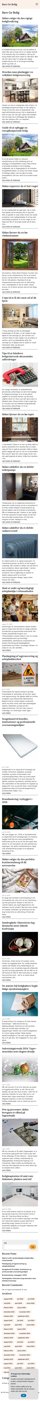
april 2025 (18, 1325)
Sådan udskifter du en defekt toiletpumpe (18, 468)
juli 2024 (20, 1342)
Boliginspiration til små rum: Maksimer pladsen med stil (17, 1178)
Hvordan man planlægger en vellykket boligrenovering (17, 74)
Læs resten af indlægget (11, 66)
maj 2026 (7, 1303)
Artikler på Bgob (8, 1383)
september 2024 (23, 1338)
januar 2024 (22, 1350)
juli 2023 (20, 1363)
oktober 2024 (8, 1338)
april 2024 (18, 1346)
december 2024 (9, 1333)
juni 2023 (31, 1363)
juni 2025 (31, 1320)
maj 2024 (7, 1346)
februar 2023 (8, 1372)
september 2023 (23, 1359)
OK (23, 1395)
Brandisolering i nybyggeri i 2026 (17, 801)
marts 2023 (30, 1368)
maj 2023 (7, 1368)
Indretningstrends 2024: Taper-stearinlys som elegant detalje (19, 1050)
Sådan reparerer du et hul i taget (20, 186)
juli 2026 (20, 1299)
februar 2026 (8, 1307)
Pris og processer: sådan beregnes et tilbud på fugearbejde (15, 1112)
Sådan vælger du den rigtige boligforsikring (17, 20)
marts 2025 (30, 1325)
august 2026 (8, 1299)
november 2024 (24, 1333)
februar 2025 (8, 1329)
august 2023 (8, 1363)
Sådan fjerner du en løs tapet (18, 414)
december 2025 (9, 1312)
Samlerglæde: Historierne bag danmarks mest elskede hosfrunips (18, 925)
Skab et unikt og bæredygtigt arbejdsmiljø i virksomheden (18, 590)
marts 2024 (30, 1346)
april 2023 (18, 1368)
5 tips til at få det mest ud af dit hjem (19, 299)
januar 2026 (22, 1307)
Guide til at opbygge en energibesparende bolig (15, 129)
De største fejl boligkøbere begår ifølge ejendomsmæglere (20, 987)
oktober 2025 (8, 1316)
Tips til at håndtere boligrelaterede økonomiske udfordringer (17, 356)
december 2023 (9, 1355)
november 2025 (24, 1312)
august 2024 (8, 1342)
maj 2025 (7, 1325)
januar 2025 (22, 1329)
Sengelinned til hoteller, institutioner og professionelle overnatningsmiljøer (18, 721)
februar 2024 (8, 1350)
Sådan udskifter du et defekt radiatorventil (17, 529)
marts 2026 (30, 1303)
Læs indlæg (6, 650)
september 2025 (23, 1316)
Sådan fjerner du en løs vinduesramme (14, 234)
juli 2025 (20, 1320)
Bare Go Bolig (9, 4)
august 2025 (8, 1320)
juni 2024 (31, 1342)
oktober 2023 (8, 1359)
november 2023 (24, 1355)
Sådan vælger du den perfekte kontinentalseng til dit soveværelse (18, 862)
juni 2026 (31, 1299)
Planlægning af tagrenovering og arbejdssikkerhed (20, 658)
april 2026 (18, 1303)
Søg (5, 1243)
